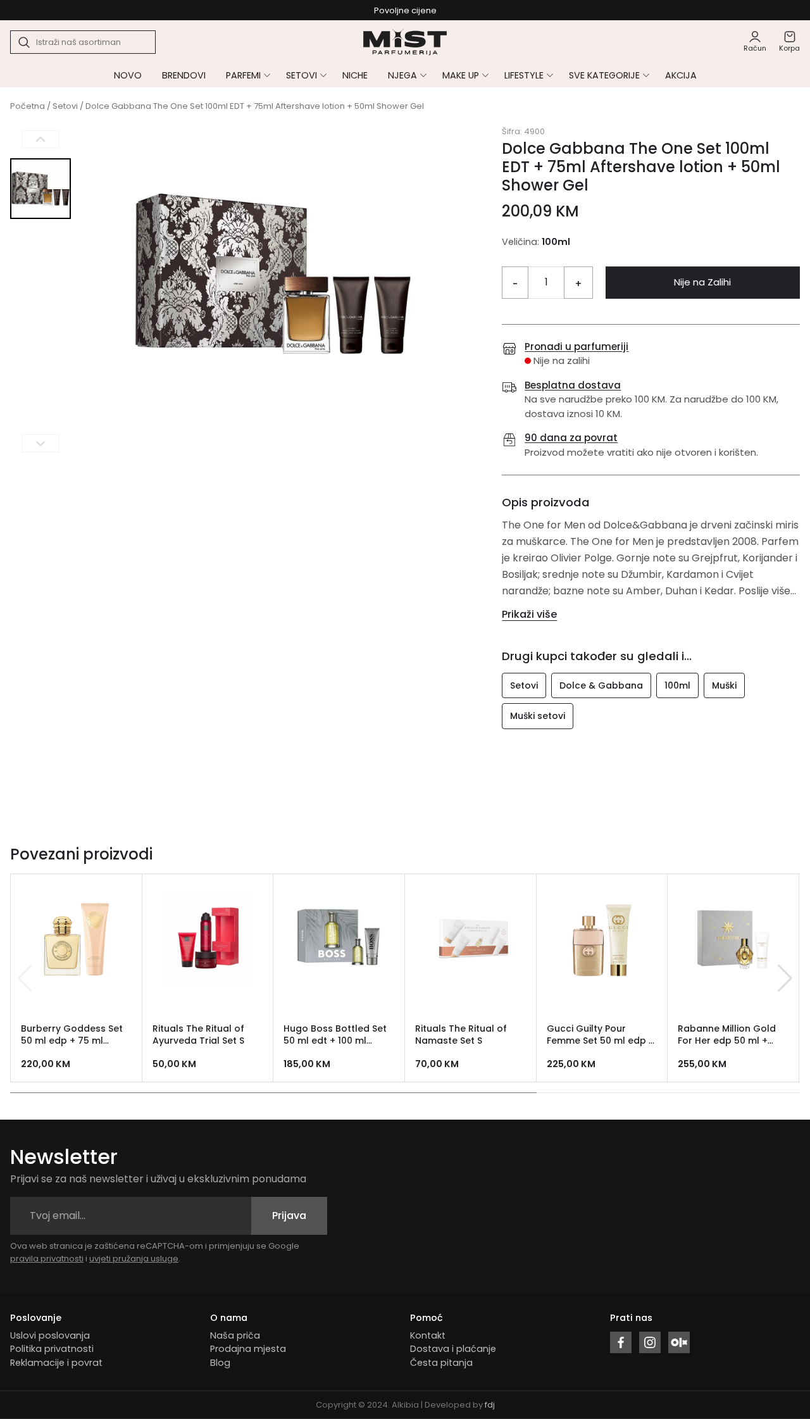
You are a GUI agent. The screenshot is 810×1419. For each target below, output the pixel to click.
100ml (677, 685)
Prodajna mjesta (248, 1348)
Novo (128, 75)
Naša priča (235, 1335)
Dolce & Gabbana (601, 685)
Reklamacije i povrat (56, 1362)
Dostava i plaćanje (453, 1348)
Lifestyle (524, 75)
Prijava (289, 1215)
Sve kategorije (604, 75)
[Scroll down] (40, 443)
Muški (724, 685)
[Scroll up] (40, 139)
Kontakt (428, 1335)
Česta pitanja (441, 1362)
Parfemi (243, 75)
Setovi (301, 75)
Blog (220, 1362)
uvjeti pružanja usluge (133, 1259)
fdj (490, 1405)
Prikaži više (529, 614)
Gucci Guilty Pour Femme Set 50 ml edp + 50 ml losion (600, 1040)
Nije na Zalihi (702, 282)
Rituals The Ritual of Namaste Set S (461, 1034)
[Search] (25, 42)
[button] (785, 978)
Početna (27, 106)
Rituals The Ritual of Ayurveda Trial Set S (198, 1034)
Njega (402, 75)
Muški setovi (537, 716)
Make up (460, 75)
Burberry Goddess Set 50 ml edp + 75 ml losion (72, 1040)
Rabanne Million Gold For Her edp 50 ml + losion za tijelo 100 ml (727, 1040)
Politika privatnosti (52, 1348)
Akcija (681, 75)
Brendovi (184, 75)
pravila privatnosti (47, 1259)
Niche (355, 75)
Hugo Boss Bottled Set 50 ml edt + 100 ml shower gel (335, 1040)
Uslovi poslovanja (50, 1335)
